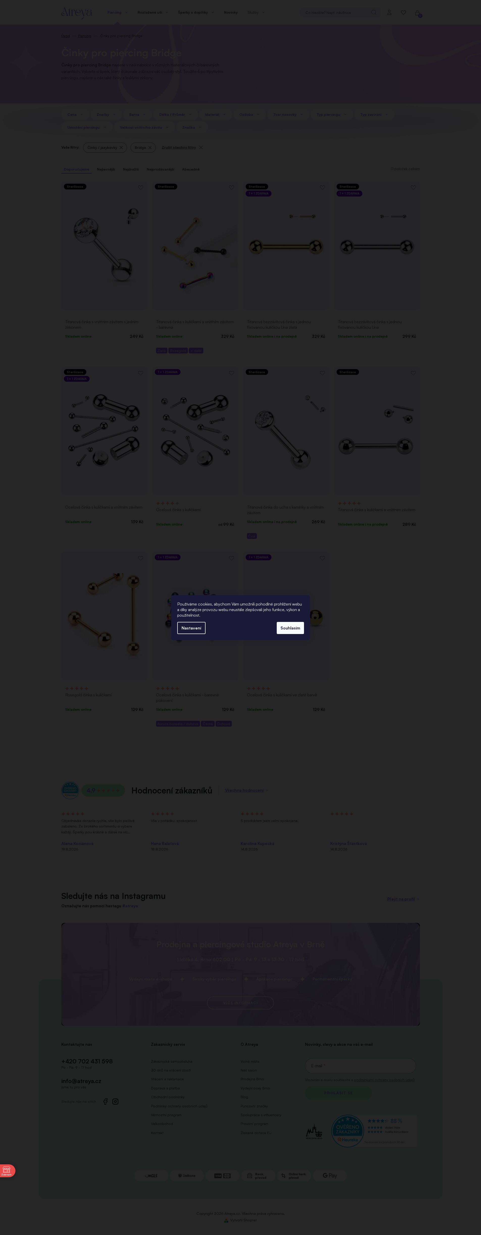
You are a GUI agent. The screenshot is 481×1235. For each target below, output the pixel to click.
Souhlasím (290, 627)
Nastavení (191, 627)
